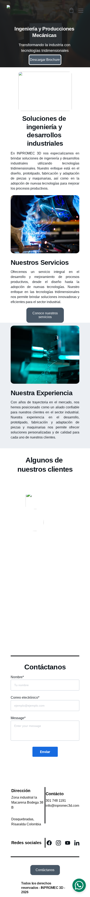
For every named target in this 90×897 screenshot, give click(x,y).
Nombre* (17, 677)
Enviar (45, 752)
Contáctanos (45, 870)
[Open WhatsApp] (79, 885)
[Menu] (80, 11)
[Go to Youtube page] (69, 842)
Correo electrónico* (25, 697)
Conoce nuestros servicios (45, 315)
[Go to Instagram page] (60, 842)
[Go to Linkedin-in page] (76, 842)
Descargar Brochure (45, 59)
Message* (18, 718)
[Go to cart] (71, 11)
